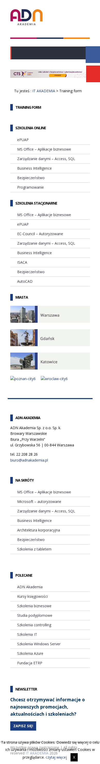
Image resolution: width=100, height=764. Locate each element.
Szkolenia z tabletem (34, 549)
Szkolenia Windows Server (39, 643)
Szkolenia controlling (34, 624)
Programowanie (30, 187)
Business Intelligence (34, 168)
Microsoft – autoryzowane (39, 501)
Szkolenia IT (27, 634)
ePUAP (23, 139)
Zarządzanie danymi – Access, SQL (46, 158)
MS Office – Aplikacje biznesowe (44, 149)
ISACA (22, 262)
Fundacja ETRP (29, 662)
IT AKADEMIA (43, 90)
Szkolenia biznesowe (34, 605)
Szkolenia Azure (30, 653)
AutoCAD (25, 281)
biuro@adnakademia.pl (29, 460)
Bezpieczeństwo (31, 177)
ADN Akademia (30, 586)
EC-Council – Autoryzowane (40, 233)
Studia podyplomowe (34, 615)
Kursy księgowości (32, 596)
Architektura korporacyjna (38, 530)
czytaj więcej (56, 757)
